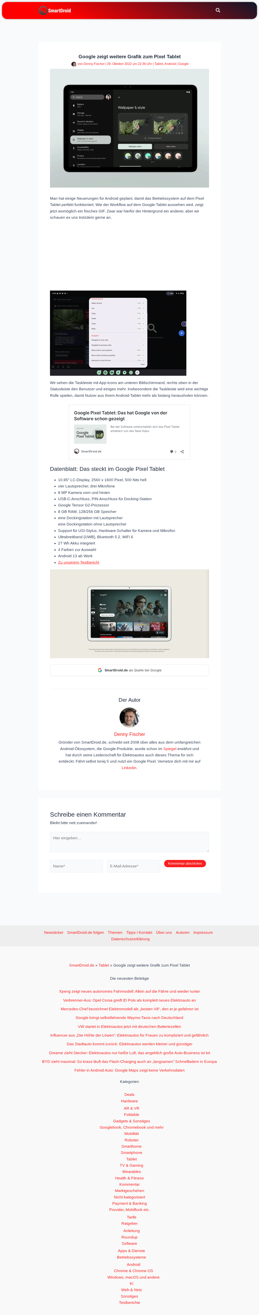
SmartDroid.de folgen (85, 932)
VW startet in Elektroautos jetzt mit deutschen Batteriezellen (129, 1026)
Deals (129, 1094)
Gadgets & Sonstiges (131, 1121)
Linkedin (129, 768)
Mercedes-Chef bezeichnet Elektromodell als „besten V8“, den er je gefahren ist (129, 1009)
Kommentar (129, 1184)
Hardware (129, 1101)
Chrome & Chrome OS (133, 1271)
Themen (115, 932)
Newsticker (53, 932)
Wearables (131, 1172)
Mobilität (131, 1133)
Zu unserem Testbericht (78, 562)
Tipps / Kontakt (139, 932)
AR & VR (131, 1108)
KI (131, 1283)
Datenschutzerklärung (130, 939)
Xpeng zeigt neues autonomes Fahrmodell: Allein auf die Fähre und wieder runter (129, 991)
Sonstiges (129, 1296)
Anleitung (131, 1231)
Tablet (158, 64)
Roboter (132, 1140)
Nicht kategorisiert (129, 1197)
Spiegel (169, 749)
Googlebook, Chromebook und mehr (131, 1127)
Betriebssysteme (131, 1257)
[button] (218, 11)
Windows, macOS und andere (133, 1277)
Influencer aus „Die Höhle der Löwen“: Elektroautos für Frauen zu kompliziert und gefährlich (129, 1035)
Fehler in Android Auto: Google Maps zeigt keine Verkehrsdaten (129, 1070)
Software (129, 1243)
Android (170, 64)
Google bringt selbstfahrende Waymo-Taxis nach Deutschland (129, 1018)
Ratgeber (129, 1223)
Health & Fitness (129, 1178)
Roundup (129, 1237)
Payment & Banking (129, 1203)
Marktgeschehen (129, 1191)
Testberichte (129, 1302)
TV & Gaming (131, 1165)
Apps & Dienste (131, 1251)
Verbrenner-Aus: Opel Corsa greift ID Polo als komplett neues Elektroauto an (129, 1000)
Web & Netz (131, 1290)
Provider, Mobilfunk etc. (129, 1210)
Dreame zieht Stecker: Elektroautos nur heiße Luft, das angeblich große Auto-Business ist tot (129, 1053)
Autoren (183, 932)
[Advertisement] (129, 255)
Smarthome (131, 1146)
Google (183, 64)
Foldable (131, 1114)
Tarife (131, 1217)
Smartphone (131, 1152)
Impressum (203, 932)
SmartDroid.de (81, 965)
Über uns (164, 932)
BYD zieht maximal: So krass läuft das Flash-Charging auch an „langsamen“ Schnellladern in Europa (129, 1061)
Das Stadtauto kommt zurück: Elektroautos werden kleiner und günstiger (129, 1044)
